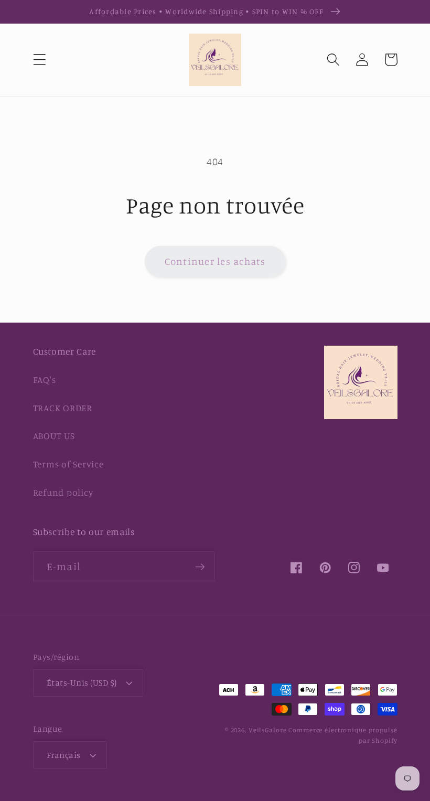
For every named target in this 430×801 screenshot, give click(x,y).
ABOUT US (54, 435)
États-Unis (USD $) (82, 682)
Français (64, 755)
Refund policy (63, 492)
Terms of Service (68, 463)
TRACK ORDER (62, 407)
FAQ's (44, 379)
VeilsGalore (269, 730)
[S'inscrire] (200, 566)
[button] (39, 59)
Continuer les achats (215, 261)
